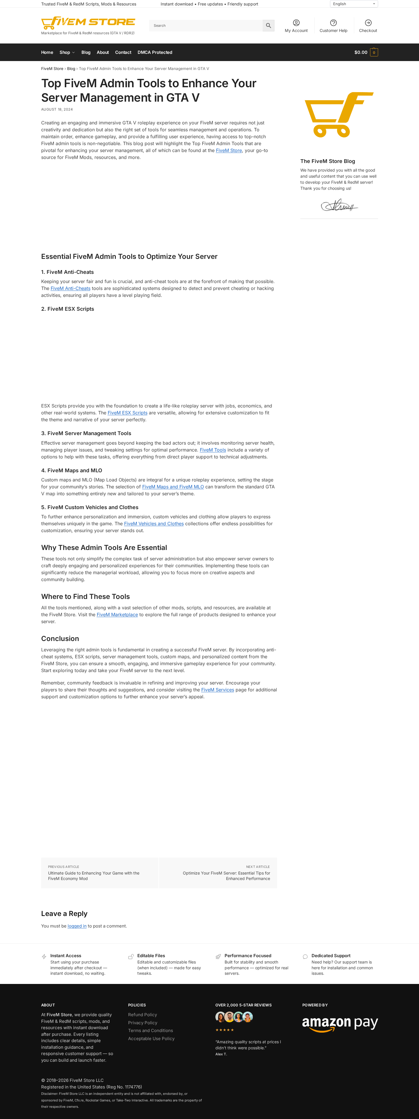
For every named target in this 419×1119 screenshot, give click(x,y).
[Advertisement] (159, 206)
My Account (296, 30)
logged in (77, 926)
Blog (71, 68)
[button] (366, 52)
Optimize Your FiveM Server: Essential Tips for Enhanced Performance (226, 875)
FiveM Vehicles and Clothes (154, 523)
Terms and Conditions (150, 1030)
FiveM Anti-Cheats (70, 288)
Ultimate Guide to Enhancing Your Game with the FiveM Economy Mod (93, 875)
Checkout (368, 30)
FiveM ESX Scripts (127, 413)
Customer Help (334, 30)
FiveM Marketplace (117, 614)
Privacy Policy (142, 1022)
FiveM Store (52, 68)
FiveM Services (217, 690)
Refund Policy (142, 1014)
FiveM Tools (213, 450)
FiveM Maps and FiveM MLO (173, 487)
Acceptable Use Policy (151, 1038)
